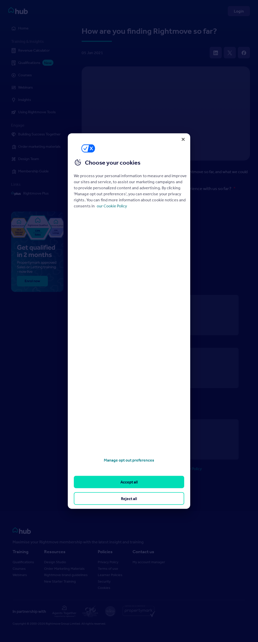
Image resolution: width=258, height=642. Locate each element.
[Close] (183, 139)
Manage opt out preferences (129, 460)
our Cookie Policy (112, 205)
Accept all (129, 481)
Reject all (129, 498)
